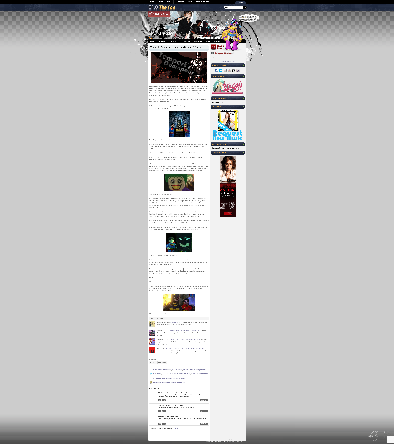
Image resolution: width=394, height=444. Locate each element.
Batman (156, 370)
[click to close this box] (243, 65)
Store (190, 2)
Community (180, 2)
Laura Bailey (166, 374)
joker (159, 374)
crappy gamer (188, 370)
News (208, 41)
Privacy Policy (239, 441)
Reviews (216, 41)
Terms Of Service (231, 441)
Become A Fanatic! (202, 2)
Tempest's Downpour (178, 382)
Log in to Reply (203, 400)
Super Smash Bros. (170, 378)
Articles (161, 41)
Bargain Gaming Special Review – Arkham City (184, 330)
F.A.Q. (215, 441)
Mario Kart (186, 374)
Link (160, 400)
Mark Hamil (195, 374)
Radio (169, 2)
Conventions (185, 41)
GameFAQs (197, 370)
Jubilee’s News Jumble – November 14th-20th (185, 339)
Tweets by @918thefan (227, 61)
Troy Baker (181, 378)
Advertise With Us (222, 441)
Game (162, 382)
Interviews (198, 41)
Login (241, 2)
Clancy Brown (177, 370)
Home (152, 2)
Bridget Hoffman (165, 370)
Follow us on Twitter (218, 58)
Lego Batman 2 (177, 374)
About (160, 2)
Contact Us (210, 441)
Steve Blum (159, 378)
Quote (163, 400)
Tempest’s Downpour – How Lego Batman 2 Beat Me (176, 47)
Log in (176, 428)
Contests (172, 41)
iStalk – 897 (174, 322)
